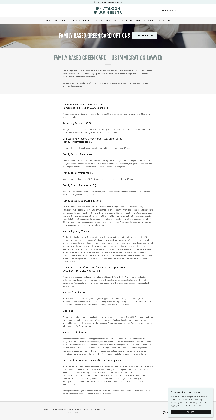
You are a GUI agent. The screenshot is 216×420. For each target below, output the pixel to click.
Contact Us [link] (126, 20)
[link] (108, 13)
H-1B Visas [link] (164, 20)
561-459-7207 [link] (169, 10)
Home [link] (49, 20)
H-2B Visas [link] (149, 20)
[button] (62, 20)
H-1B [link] (138, 20)
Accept (191, 412)
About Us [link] (111, 20)
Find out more (144, 35)
